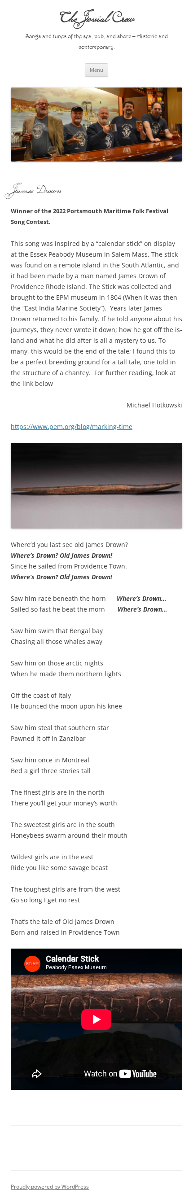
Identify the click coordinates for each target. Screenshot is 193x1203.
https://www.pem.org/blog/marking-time (71, 426)
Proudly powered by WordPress (50, 1186)
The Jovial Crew (97, 18)
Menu (96, 69)
